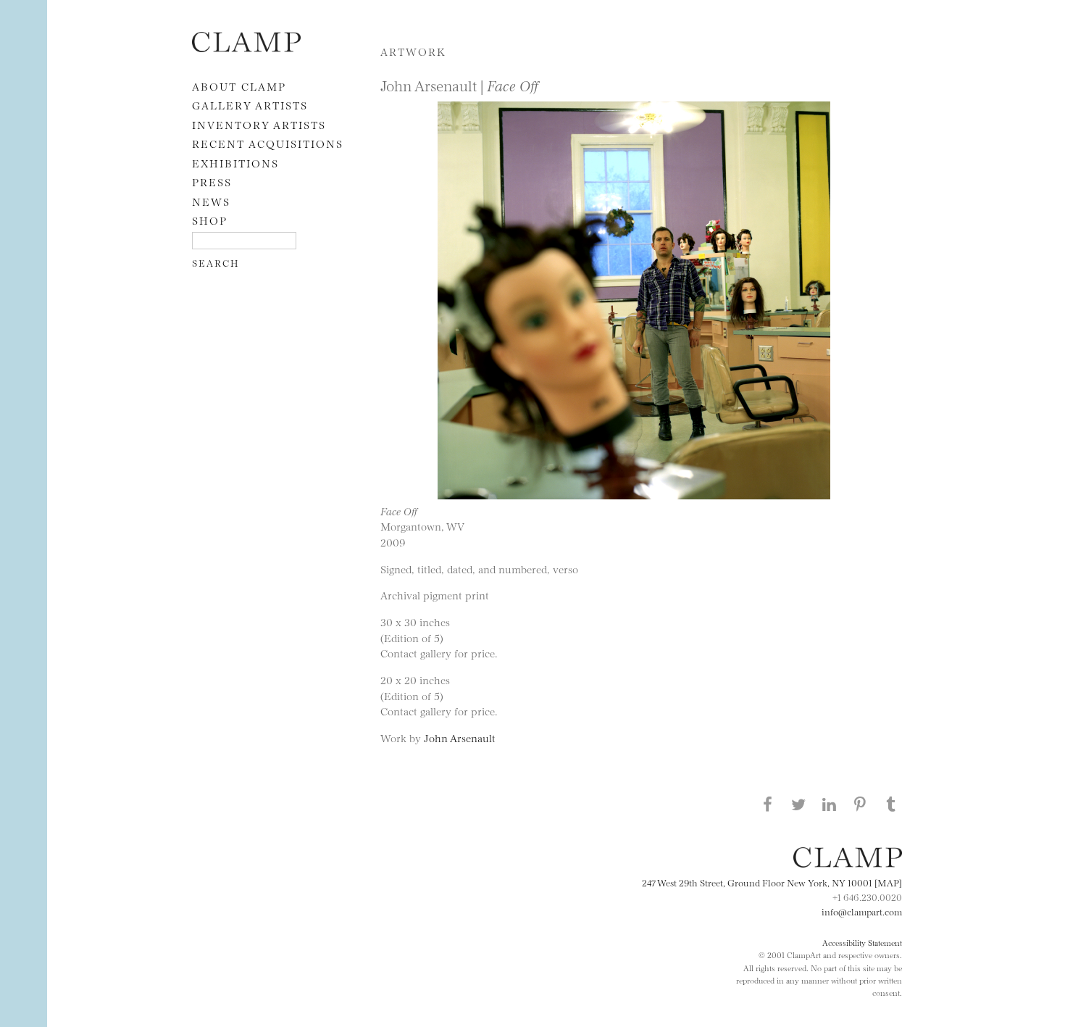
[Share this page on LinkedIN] (829, 803)
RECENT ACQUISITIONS (267, 143)
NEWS (211, 201)
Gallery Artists (250, 105)
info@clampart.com (862, 911)
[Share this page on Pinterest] (860, 803)
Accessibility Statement (862, 942)
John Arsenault (460, 737)
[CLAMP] (246, 47)
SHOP (209, 220)
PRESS (212, 181)
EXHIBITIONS (235, 163)
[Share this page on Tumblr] (891, 803)
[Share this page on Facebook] (767, 803)
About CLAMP (239, 86)
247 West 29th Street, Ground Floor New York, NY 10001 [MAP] (772, 882)
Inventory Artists (259, 124)
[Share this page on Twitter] (798, 803)
